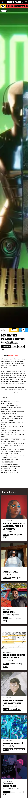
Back (4, 11)
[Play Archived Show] (23, 330)
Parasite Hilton (13, 355)
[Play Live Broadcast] (3, 6)
